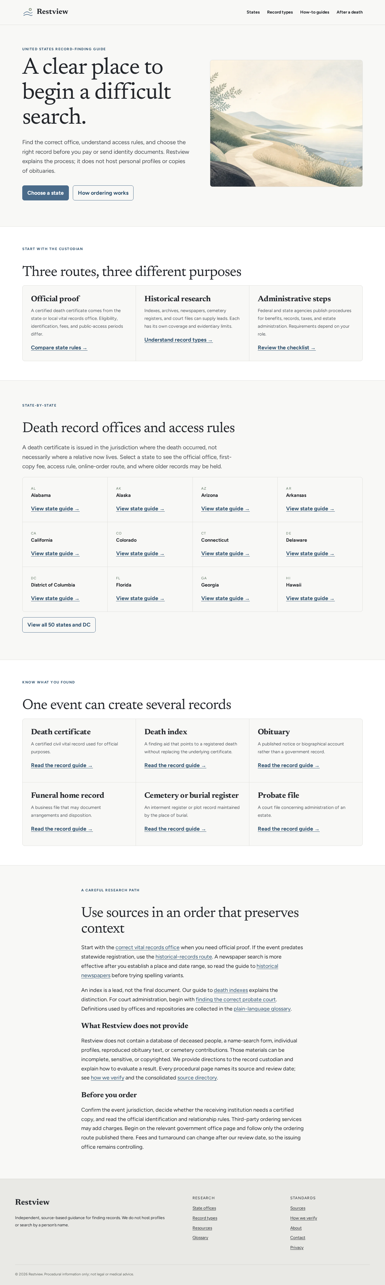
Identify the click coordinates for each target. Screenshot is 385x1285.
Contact (297, 1237)
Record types (280, 12)
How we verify (303, 1217)
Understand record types (175, 339)
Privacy (296, 1247)
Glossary (200, 1237)
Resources (202, 1227)
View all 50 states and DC (59, 624)
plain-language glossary (262, 1008)
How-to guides (314, 12)
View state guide (52, 508)
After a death (350, 12)
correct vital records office (148, 947)
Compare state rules (56, 347)
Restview (32, 1203)
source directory (197, 1077)
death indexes (231, 990)
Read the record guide (58, 765)
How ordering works (103, 193)
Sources (297, 1208)
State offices (204, 1208)
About (296, 1227)
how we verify (107, 1077)
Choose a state (45, 193)
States (253, 12)
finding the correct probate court (236, 999)
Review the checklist (283, 347)
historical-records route (184, 956)
